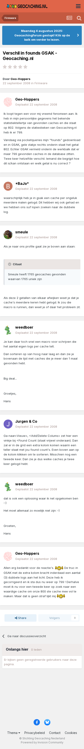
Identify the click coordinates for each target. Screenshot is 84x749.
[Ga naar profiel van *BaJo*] (8, 186)
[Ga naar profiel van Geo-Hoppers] (8, 101)
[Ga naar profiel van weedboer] (8, 330)
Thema (12, 733)
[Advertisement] (42, 695)
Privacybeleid (34, 733)
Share (21, 618)
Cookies (71, 733)
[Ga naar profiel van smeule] (8, 234)
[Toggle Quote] (10, 264)
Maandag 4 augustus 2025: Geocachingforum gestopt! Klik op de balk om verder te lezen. (42, 35)
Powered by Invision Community (42, 742)
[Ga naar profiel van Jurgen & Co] (8, 424)
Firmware (40, 83)
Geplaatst (36, 104)
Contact (54, 733)
